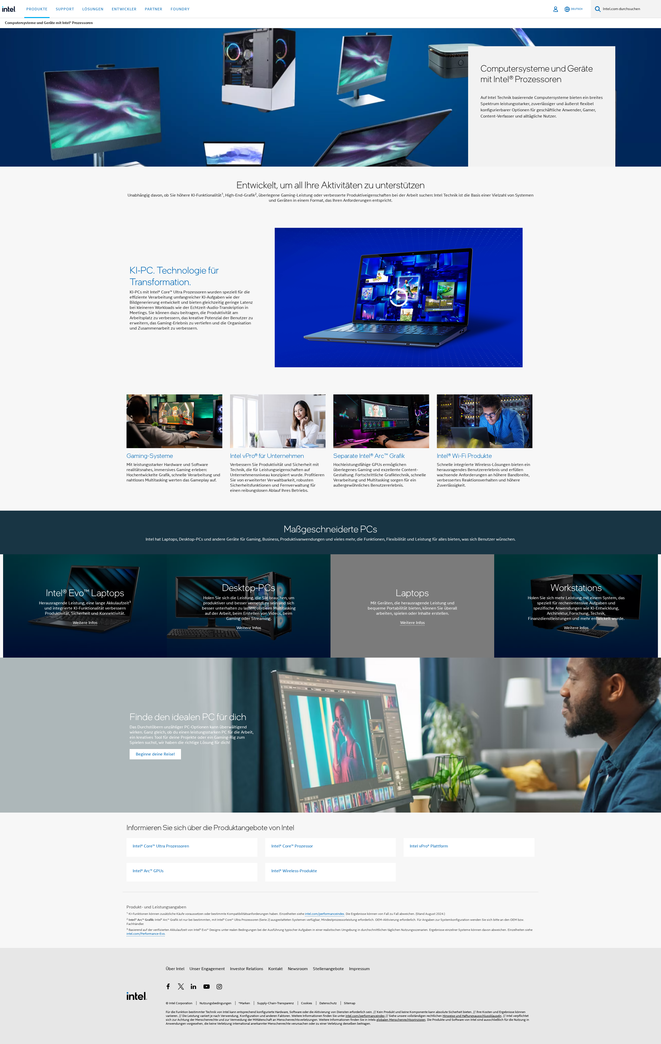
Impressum (359, 968)
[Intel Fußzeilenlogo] (137, 995)
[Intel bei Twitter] (181, 987)
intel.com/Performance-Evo (146, 934)
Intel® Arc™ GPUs (148, 871)
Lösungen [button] (93, 9)
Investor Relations (246, 968)
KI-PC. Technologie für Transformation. (174, 275)
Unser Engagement (207, 968)
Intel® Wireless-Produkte (294, 871)
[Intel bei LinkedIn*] (193, 987)
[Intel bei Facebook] (168, 987)
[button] (330, 445)
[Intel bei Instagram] (219, 987)
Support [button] (65, 9)
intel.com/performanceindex (324, 914)
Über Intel (175, 968)
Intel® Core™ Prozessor (292, 846)
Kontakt (275, 968)
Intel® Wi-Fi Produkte (464, 455)
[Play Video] (398, 297)
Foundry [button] (180, 9)
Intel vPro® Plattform (429, 846)
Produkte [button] (37, 9)
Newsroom (298, 968)
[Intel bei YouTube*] (206, 987)
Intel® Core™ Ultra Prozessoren (161, 846)
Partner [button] (153, 9)
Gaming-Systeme (150, 455)
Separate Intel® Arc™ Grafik (369, 455)
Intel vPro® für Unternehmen (267, 455)
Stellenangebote (328, 968)
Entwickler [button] (124, 9)
